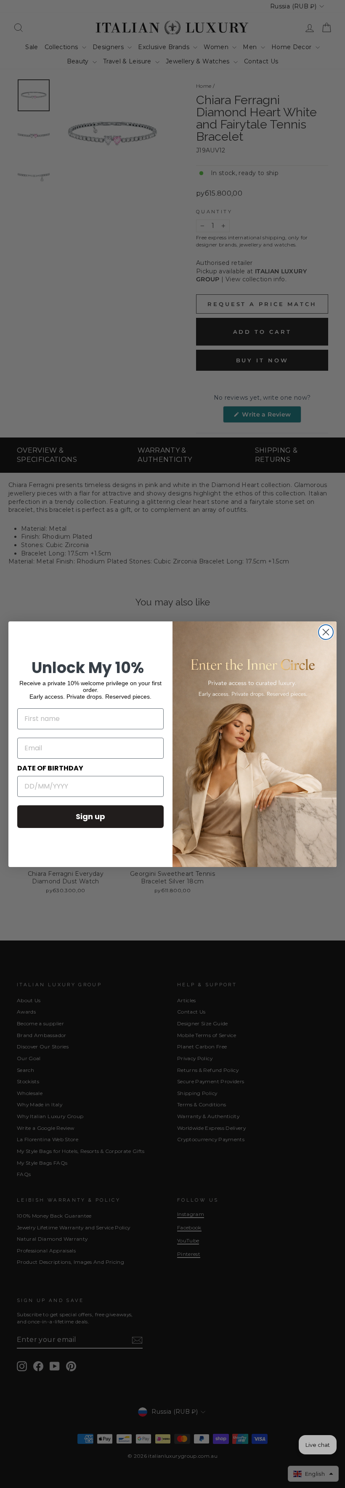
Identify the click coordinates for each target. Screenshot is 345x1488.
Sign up (90, 816)
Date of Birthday (50, 768)
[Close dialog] (325, 632)
